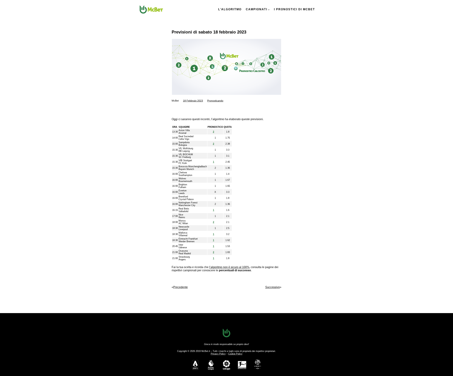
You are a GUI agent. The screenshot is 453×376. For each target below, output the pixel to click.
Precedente (180, 287)
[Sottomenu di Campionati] (269, 9)
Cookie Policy (235, 353)
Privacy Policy (218, 353)
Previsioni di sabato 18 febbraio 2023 (209, 32)
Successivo (272, 287)
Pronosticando (215, 100)
